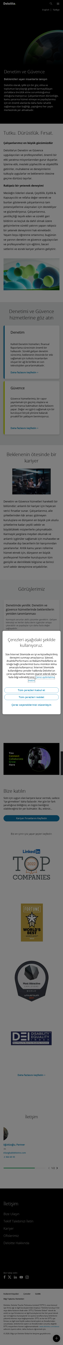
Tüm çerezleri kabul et (31, 690)
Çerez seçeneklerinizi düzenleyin (31, 704)
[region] (31, 672)
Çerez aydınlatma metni (41, 679)
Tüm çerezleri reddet (31, 697)
